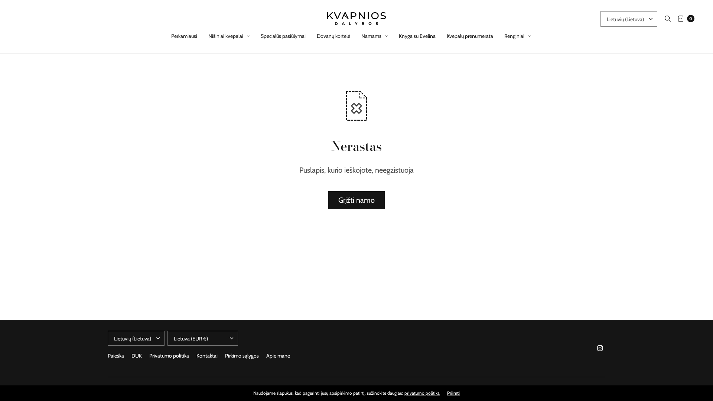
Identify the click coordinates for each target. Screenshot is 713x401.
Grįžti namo (356, 200)
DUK (136, 355)
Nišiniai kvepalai (225, 36)
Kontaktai (207, 355)
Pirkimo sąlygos (242, 355)
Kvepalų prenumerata (470, 36)
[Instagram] (600, 348)
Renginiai (514, 36)
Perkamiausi (184, 36)
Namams (371, 36)
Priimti (453, 393)
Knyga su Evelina (417, 36)
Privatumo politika (169, 355)
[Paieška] (668, 18)
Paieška (116, 355)
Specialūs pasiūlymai (283, 36)
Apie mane (278, 355)
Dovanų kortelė (333, 36)
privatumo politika (422, 393)
